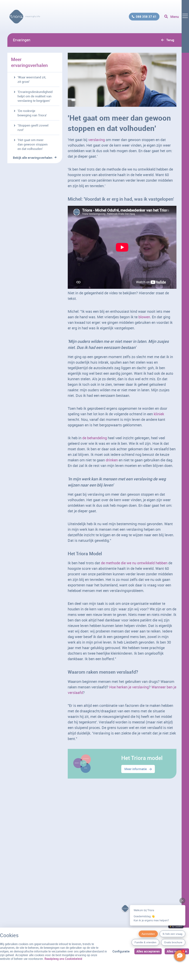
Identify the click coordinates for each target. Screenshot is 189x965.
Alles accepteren (148, 951)
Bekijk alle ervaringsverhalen (32, 157)
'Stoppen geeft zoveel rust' (33, 127)
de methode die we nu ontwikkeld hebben (134, 562)
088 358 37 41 (146, 16)
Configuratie (121, 951)
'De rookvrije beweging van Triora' (32, 113)
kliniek (159, 413)
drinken (112, 460)
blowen (144, 316)
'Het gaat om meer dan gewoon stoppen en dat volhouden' (33, 144)
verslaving (96, 139)
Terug (170, 40)
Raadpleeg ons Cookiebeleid (63, 959)
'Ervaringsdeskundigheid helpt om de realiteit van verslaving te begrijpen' (35, 96)
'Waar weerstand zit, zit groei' (32, 79)
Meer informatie (135, 769)
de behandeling (94, 437)
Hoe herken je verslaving (129, 687)
